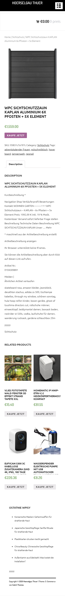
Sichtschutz (18, 37)
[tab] (15, 164)
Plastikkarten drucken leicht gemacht (32, 539)
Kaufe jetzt (15, 135)
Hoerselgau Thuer (27, 2)
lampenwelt (18, 153)
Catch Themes (18, 585)
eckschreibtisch (39, 149)
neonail (30, 153)
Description (15, 164)
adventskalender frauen (17, 149)
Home (8, 37)
